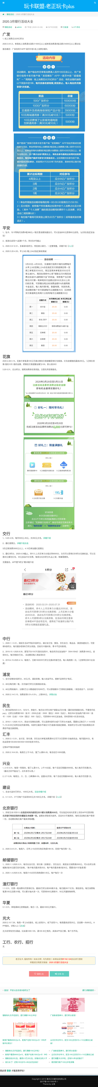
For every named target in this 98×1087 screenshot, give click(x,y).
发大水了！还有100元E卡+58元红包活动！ (22, 1062)
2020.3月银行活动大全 (18, 21)
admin (19, 27)
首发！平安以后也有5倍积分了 (17, 990)
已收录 (65, 27)
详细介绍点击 (22, 543)
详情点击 (53, 694)
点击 (22, 925)
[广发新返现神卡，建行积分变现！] (72, 1004)
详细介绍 (47, 538)
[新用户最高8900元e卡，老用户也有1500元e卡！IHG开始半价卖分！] (25, 1029)
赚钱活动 (10, 14)
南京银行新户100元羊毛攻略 (62, 1062)
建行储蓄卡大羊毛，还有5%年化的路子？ (67, 1058)
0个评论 (77, 27)
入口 (70, 246)
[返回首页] (3, 14)
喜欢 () (40, 973)
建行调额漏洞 (88, 990)
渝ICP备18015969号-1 (49, 1081)
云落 (53, 1084)
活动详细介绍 (40, 791)
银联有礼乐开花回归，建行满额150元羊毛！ (22, 1050)
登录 (9, 1070)
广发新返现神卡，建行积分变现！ (64, 1050)
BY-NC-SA (66, 959)
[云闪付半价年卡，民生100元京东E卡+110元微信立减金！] (72, 1029)
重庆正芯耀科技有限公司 (56, 1079)
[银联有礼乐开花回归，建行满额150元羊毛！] (25, 1004)
